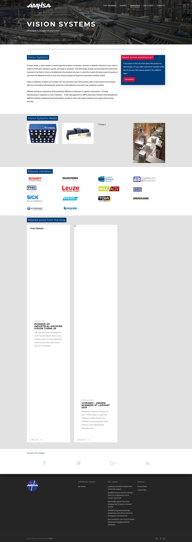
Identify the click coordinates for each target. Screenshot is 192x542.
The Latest (148, 5)
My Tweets (81, 486)
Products (135, 5)
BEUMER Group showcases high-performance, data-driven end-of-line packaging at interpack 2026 (120, 513)
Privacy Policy (142, 486)
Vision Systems (85, 228)
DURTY (51, 538)
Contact (161, 5)
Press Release (37, 228)
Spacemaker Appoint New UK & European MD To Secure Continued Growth (120, 504)
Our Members (109, 5)
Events (123, 5)
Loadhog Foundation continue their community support (120, 488)
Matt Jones (34, 440)
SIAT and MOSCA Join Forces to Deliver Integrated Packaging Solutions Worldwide (121, 522)
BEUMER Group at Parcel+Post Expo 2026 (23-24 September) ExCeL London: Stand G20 (120, 495)
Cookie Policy (142, 490)
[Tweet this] (78, 463)
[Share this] (44, 463)
